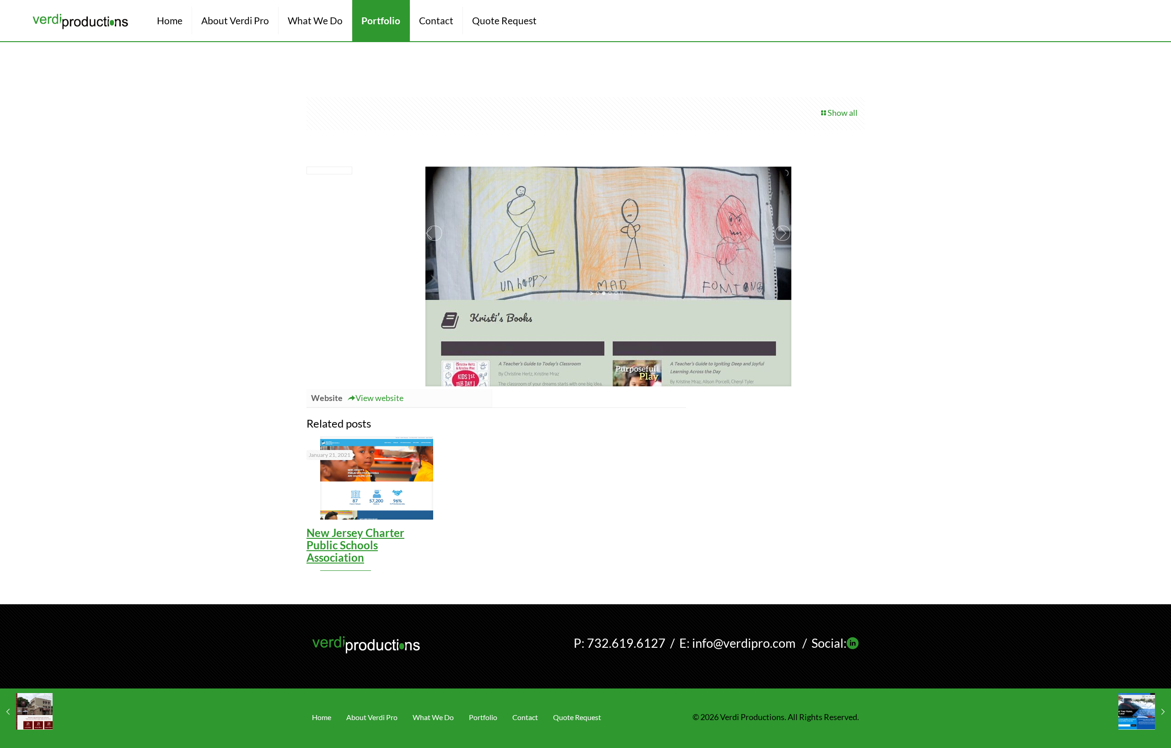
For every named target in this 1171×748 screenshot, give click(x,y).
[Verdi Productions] (80, 20)
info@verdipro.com (743, 642)
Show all (842, 113)
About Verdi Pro (371, 717)
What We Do (433, 717)
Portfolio (483, 717)
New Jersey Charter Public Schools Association (355, 545)
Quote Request (577, 717)
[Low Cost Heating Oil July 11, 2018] (1144, 711)
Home (321, 717)
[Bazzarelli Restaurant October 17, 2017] (26, 711)
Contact (525, 717)
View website (379, 398)
